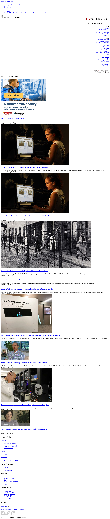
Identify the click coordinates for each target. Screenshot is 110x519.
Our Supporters (105, 65)
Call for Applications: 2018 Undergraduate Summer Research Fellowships (25, 167)
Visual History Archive (27, 13)
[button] (3, 515)
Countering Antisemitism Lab (101, 34)
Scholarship (4, 457)
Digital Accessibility (6, 509)
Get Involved (106, 55)
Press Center (106, 47)
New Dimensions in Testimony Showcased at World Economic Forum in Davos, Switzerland (31, 335)
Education (106, 35)
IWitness (18, 13)
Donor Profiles (7, 498)
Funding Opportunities (103, 60)
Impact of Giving (105, 61)
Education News (8, 470)
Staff (108, 54)
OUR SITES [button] (7, 11)
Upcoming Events (8, 468)
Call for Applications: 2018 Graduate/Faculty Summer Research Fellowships (26, 216)
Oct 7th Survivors (8, 448)
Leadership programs (104, 41)
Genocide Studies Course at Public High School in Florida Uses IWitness (24, 271)
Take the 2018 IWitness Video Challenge (14, 119)
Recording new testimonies (102, 32)
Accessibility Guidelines (18, 509)
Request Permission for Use (40, 13)
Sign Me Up (4, 506)
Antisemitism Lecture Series (11, 460)
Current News (7, 467)
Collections (106, 28)
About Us (6, 477)
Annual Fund (106, 62)
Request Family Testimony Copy (12, 4)
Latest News (106, 48)
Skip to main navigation (7, 1)
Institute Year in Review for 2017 (11, 280)
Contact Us (106, 67)
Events (107, 58)
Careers (6, 484)
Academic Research (104, 36)
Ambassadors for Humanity (102, 52)
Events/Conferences (9, 492)
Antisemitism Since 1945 (103, 39)
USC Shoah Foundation (10, 13)
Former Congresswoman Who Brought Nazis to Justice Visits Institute (24, 429)
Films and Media (105, 49)
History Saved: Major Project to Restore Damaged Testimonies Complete (25, 405)
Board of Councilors (104, 51)
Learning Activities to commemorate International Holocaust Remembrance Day (27, 289)
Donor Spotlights (105, 64)
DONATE (6, 5)
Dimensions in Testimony (102, 31)
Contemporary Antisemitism (11, 446)
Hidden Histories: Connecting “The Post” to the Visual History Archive (24, 363)
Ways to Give (105, 57)
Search (18, 17)
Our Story (106, 45)
